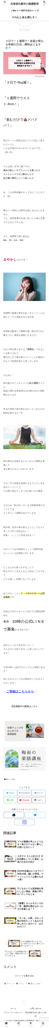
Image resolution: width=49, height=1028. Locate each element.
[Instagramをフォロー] (24, 822)
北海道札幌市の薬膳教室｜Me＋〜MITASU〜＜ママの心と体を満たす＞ (24, 10)
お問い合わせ (35, 1008)
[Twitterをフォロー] (35, 815)
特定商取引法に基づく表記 (35, 1014)
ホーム (13, 1008)
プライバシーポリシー (13, 1012)
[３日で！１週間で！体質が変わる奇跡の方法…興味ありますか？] (30, 670)
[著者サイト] (14, 815)
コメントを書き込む (24, 976)
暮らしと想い (11, 779)
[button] (43, 537)
